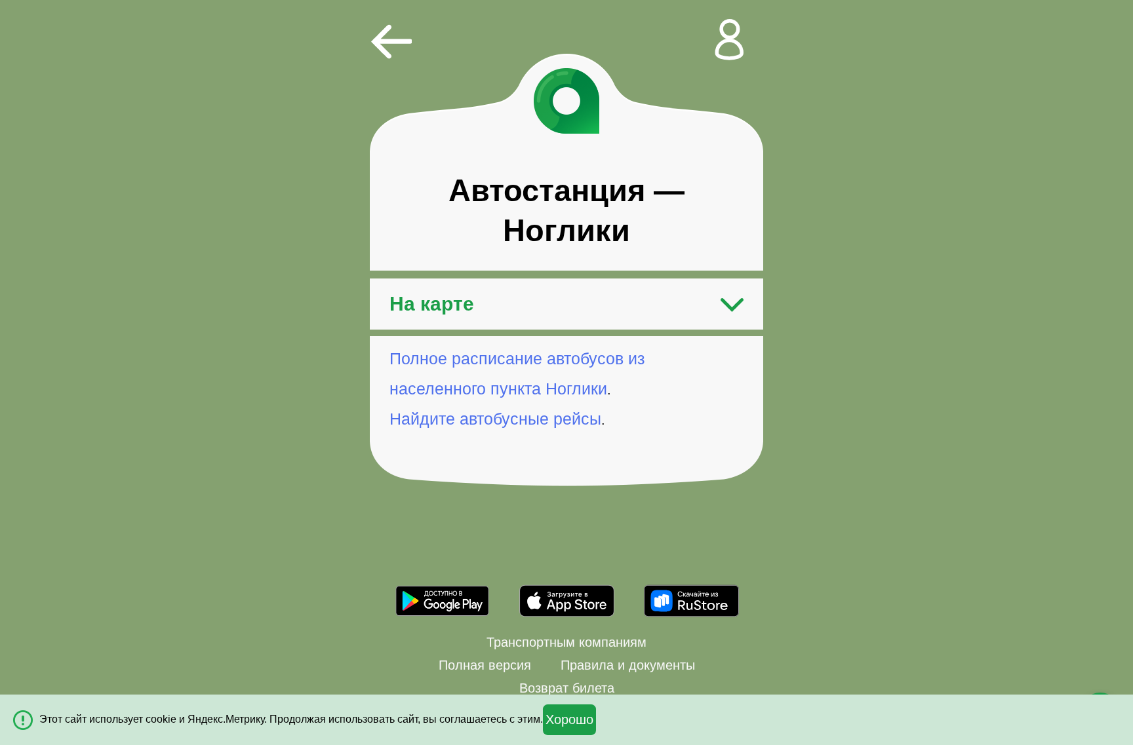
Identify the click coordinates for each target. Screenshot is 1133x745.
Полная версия (485, 665)
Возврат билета (566, 688)
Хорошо (569, 719)
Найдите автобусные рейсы (495, 419)
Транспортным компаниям (566, 642)
